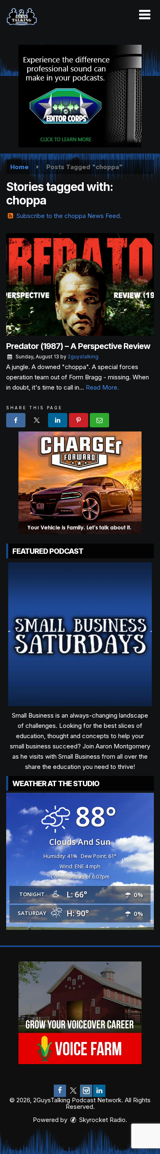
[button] (144, 14)
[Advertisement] (80, 96)
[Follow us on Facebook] (60, 1091)
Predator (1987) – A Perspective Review (78, 346)
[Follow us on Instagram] (86, 1091)
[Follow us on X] (73, 1091)
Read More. (102, 387)
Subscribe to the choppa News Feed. (68, 216)
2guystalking (83, 356)
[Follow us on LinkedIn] (99, 1091)
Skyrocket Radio (102, 1120)
